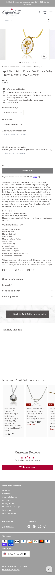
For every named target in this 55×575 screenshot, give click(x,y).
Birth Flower (7, 119)
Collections (14, 67)
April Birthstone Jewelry (31, 67)
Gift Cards (6, 500)
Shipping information (12, 279)
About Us (6, 490)
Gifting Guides (8, 503)
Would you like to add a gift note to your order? (25, 149)
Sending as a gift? (11, 290)
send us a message (42, 265)
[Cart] (45, 12)
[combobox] (27, 20)
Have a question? (10, 296)
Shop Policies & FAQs (11, 507)
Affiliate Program (9, 513)
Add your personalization (14, 130)
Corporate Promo (9, 497)
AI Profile (23, 566)
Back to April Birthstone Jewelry (29, 314)
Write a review (27, 467)
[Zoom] (44, 56)
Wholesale (6, 510)
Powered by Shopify (11, 569)
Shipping (5, 166)
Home (4, 67)
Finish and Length (10, 107)
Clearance (6, 494)
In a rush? (7, 285)
